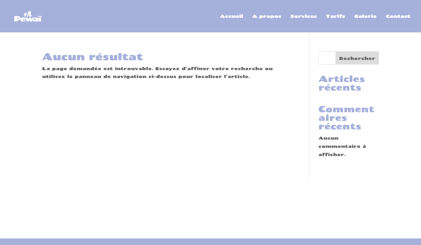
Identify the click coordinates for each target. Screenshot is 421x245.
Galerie (365, 16)
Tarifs (335, 16)
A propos (266, 16)
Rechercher (357, 58)
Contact (398, 16)
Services (303, 16)
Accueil (231, 16)
